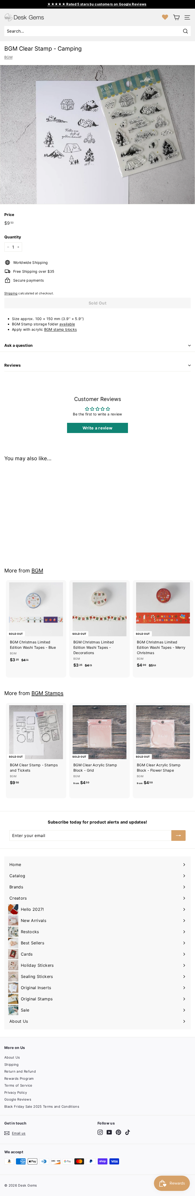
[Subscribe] (178, 835)
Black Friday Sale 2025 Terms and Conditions (41, 1106)
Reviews (12, 365)
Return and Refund (20, 1071)
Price (9, 214)
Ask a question (18, 345)
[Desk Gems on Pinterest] (118, 1132)
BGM (8, 57)
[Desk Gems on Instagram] (100, 1132)
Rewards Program (19, 1078)
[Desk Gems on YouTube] (109, 1132)
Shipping (11, 293)
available (67, 324)
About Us (12, 1057)
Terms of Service (18, 1085)
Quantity (12, 237)
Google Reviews (17, 1099)
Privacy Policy (15, 1092)
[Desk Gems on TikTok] (127, 1132)
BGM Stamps (47, 693)
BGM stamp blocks (60, 329)
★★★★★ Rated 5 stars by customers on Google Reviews (97, 4)
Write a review (98, 427)
